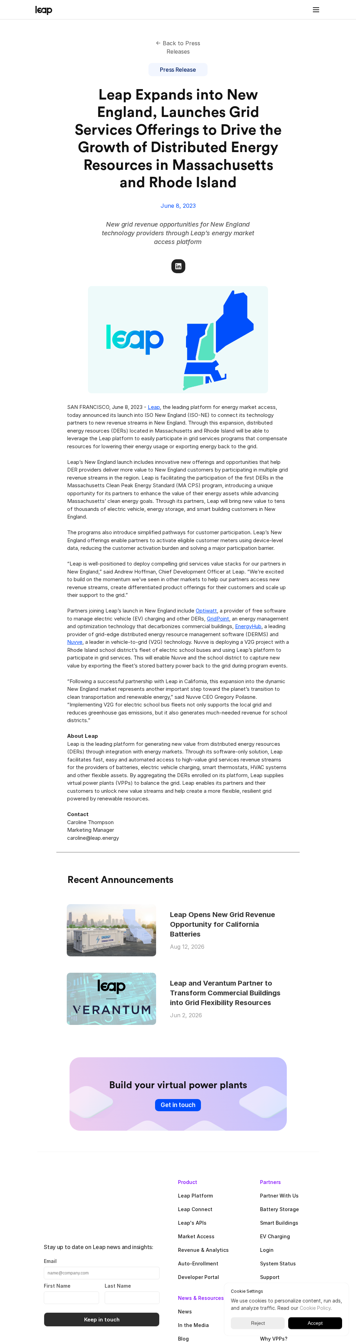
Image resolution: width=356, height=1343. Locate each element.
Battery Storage (279, 1209)
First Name (57, 1286)
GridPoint (218, 618)
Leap (154, 407)
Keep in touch (102, 1319)
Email (50, 1261)
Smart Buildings (279, 1223)
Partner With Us (279, 1196)
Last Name (118, 1286)
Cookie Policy (315, 1308)
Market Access (196, 1236)
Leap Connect (195, 1209)
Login (267, 1250)
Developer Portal (198, 1277)
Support (270, 1277)
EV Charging (275, 1236)
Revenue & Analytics (203, 1250)
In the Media (193, 1325)
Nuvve (74, 642)
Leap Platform (195, 1196)
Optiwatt (206, 610)
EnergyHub (248, 626)
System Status (278, 1263)
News (185, 1311)
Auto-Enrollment (198, 1263)
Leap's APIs (192, 1223)
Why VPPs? (274, 1339)
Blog (183, 1339)
